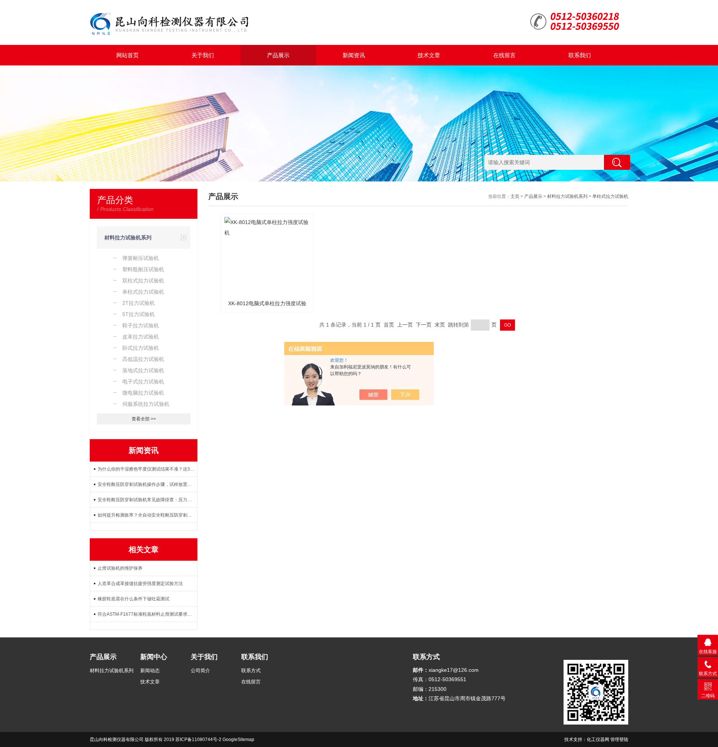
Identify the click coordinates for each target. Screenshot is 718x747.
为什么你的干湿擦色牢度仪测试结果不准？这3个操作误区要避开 (147, 469)
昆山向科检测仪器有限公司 (117, 739)
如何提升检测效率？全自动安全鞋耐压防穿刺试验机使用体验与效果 (147, 515)
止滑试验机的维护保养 (120, 568)
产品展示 (278, 55)
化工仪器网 (598, 739)
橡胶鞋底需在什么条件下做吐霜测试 (133, 598)
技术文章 (429, 55)
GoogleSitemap (238, 739)
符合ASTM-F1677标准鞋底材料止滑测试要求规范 (147, 614)
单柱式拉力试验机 (610, 196)
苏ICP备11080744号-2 (198, 739)
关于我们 (202, 55)
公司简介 (200, 670)
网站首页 (127, 55)
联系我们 (579, 55)
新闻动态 (150, 670)
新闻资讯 (354, 55)
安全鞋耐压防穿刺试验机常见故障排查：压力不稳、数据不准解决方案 (147, 499)
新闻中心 (153, 657)
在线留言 (504, 55)
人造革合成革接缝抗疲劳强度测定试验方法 (140, 583)
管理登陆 (619, 739)
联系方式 (251, 670)
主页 (514, 196)
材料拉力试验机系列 (127, 238)
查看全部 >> (144, 419)
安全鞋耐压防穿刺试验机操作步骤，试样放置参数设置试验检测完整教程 (147, 484)
